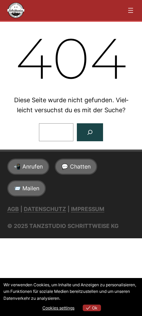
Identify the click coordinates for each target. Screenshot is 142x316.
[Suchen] (90, 132)
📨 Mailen (26, 188)
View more (71, 298)
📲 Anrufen (28, 166)
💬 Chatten (76, 166)
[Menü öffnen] (130, 10)
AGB (13, 208)
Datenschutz (45, 208)
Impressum (87, 208)
